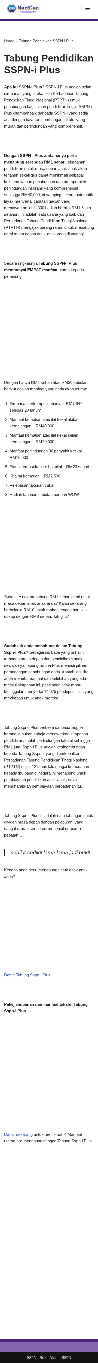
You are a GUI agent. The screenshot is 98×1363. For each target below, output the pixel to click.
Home (9, 41)
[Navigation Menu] (87, 8)
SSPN (31, 1357)
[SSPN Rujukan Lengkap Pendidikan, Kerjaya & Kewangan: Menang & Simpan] (21, 8)
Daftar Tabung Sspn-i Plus (27, 975)
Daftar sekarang (18, 1134)
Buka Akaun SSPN (55, 1357)
